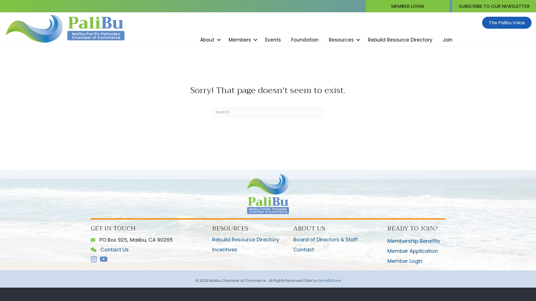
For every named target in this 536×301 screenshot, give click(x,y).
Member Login (404, 261)
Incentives (224, 249)
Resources (341, 40)
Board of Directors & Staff (325, 239)
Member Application (412, 250)
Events (273, 40)
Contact (303, 249)
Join (448, 40)
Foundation (305, 40)
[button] (407, 6)
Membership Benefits (413, 240)
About (207, 40)
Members (240, 40)
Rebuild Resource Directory (400, 40)
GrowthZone (329, 280)
